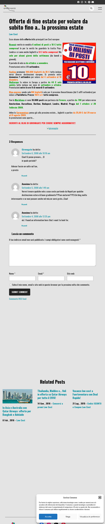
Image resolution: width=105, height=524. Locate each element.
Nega (68, 517)
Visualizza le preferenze (90, 517)
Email (41, 273)
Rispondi (24, 176)
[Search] (91, 8)
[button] (100, 497)
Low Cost (13, 34)
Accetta (48, 517)
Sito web (70, 273)
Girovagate (27, 149)
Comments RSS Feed (17, 298)
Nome (12, 273)
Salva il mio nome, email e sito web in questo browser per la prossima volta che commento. (51, 284)
